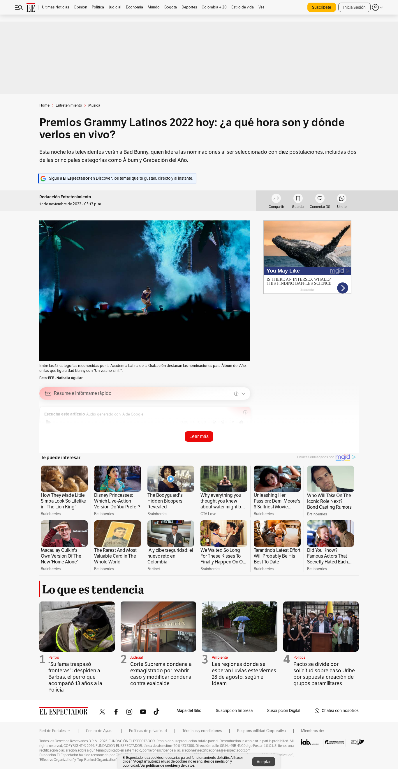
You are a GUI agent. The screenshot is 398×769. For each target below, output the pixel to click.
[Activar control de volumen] (241, 422)
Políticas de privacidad (148, 731)
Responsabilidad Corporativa (261, 731)
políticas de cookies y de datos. (170, 765)
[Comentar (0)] (320, 199)
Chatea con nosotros (340, 710)
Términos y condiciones (202, 731)
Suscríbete (321, 7)
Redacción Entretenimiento (65, 197)
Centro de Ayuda (100, 731)
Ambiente (220, 657)
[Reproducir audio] (48, 422)
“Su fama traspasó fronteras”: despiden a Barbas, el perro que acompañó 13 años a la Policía (75, 677)
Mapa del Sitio (189, 710)
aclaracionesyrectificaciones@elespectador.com (214, 750)
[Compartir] (276, 199)
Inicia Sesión (354, 7)
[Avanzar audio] (223, 422)
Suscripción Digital (283, 710)
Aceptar (264, 761)
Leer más (199, 436)
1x (232, 422)
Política (299, 657)
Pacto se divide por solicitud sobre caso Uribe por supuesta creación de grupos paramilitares (324, 674)
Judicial (136, 657)
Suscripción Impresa (234, 710)
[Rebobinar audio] (214, 422)
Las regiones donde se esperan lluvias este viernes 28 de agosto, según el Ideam (244, 674)
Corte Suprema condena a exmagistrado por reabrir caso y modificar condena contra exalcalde (161, 674)
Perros (53, 657)
